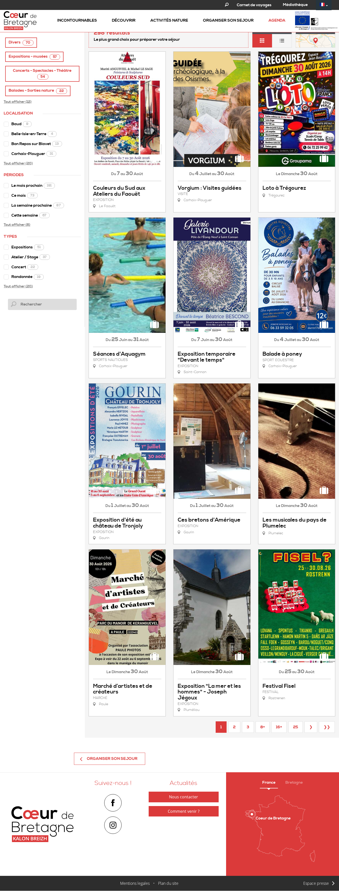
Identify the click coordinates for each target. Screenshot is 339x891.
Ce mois (22, 195)
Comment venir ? (184, 811)
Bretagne (294, 782)
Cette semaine (28, 215)
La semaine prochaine (36, 205)
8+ (262, 727)
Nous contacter (183, 797)
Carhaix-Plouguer (32, 153)
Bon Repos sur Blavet (35, 143)
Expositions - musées (33, 56)
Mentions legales (135, 883)
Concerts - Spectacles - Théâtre (42, 73)
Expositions (26, 247)
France (268, 782)
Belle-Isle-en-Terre (32, 133)
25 (295, 727)
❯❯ (327, 727)
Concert (23, 267)
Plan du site (168, 883)
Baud (19, 123)
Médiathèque (295, 4)
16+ (279, 727)
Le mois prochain (31, 185)
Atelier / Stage (29, 257)
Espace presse (316, 883)
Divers (19, 42)
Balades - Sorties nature (36, 90)
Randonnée (25, 276)
